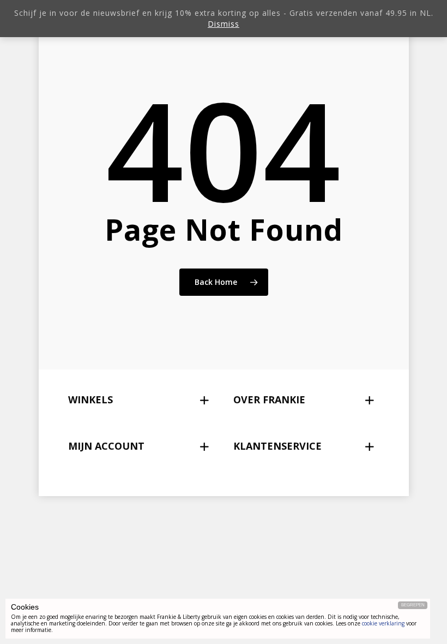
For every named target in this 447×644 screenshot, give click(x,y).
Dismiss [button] (223, 24)
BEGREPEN (413, 605)
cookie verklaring (383, 623)
